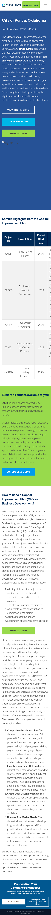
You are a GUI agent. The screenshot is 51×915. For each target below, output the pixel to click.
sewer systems (27, 48)
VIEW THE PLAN (18, 121)
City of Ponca (14, 37)
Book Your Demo (30, 5)
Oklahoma (37, 20)
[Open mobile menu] (45, 5)
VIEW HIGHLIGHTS (18, 109)
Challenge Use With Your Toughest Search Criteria (37, 901)
